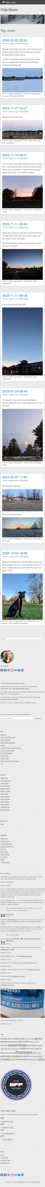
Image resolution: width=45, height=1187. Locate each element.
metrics (32, 1048)
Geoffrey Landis (5, 841)
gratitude (40, 1045)
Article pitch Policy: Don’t (8, 737)
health (2, 1048)
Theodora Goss (5, 807)
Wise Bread (30, 1059)
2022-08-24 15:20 (8, 1127)
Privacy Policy (5, 758)
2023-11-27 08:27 (14, 108)
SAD (21, 1056)
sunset (4, 211)
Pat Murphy (4, 857)
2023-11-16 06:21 (14, 155)
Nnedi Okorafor (5, 797)
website (13, 1059)
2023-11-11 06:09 (14, 224)
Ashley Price (4, 778)
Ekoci (2, 824)
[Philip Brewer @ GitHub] (2, 670)
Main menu (11, 2)
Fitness (22, 1045)
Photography (17, 93)
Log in (2, 1155)
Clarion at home (5, 740)
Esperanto (4, 1045)
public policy (6, 1055)
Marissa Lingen (5, 789)
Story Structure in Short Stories (10, 761)
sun (3, 541)
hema (5, 1049)
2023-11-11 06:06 (14, 295)
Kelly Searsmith (5, 786)
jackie (23, 1048)
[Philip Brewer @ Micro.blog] (8, 670)
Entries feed (4, 1158)
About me (3, 735)
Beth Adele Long (6, 781)
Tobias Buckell (5, 810)
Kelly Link (3, 849)
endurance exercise (34, 1041)
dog (30, 93)
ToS (2, 764)
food (28, 1045)
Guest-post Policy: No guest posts (11, 748)
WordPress (22, 1182)
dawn (30, 140)
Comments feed (5, 1160)
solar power (10, 142)
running (16, 1055)
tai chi (40, 1056)
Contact (3, 745)
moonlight (16, 623)
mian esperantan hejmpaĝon (20, 688)
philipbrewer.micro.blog (7, 914)
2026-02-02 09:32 (14, 40)
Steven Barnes (5, 802)
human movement (15, 1048)
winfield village (21, 1059)
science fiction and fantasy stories (14, 683)
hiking (9, 1048)
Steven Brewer (5, 804)
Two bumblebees (8, 1139)
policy (35, 1053)
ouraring (12, 1053)
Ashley (31, 621)
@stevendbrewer (12, 920)
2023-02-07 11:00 (14, 477)
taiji (2, 1059)
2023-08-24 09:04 (8, 1121)
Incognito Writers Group (8, 751)
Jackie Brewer (5, 783)
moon (7, 96)
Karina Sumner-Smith (7, 846)
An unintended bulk (8, 1133)
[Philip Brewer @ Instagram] (12, 670)
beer (23, 1038)
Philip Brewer (9, 9)
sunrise (7, 541)
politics (39, 1053)
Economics (24, 1041)
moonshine (24, 623)
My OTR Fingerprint (6, 753)
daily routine (31, 1039)
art (13, 1039)
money (36, 1048)
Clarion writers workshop (8, 743)
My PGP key (4, 756)
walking (21, 96)
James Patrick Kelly (6, 844)
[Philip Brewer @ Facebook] (5, 670)
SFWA (2, 860)
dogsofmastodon (13, 1041)
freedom (34, 1045)
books (26, 1039)
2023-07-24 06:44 (14, 391)
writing (41, 1059)
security (26, 1056)
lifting (27, 1048)
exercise (12, 1045)
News (11, 93)
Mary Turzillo (4, 794)
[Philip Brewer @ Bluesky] (19, 670)
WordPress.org (5, 1163)
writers (35, 1059)
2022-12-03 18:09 (14, 553)
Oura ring (7, 1053)
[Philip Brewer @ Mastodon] (22, 670)
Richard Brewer (5, 799)
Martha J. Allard (5, 791)
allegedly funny (6, 1038)
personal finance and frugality (9, 699)
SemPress (37, 1182)
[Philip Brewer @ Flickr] (15, 670)
